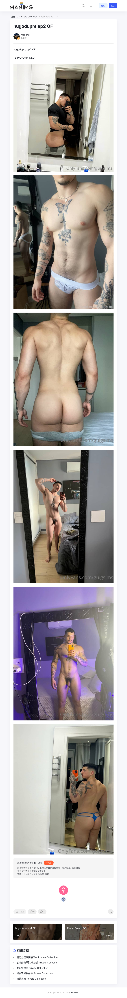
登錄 (48, 862)
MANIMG (75, 992)
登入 (113, 5)
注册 (103, 5)
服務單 (41, 874)
